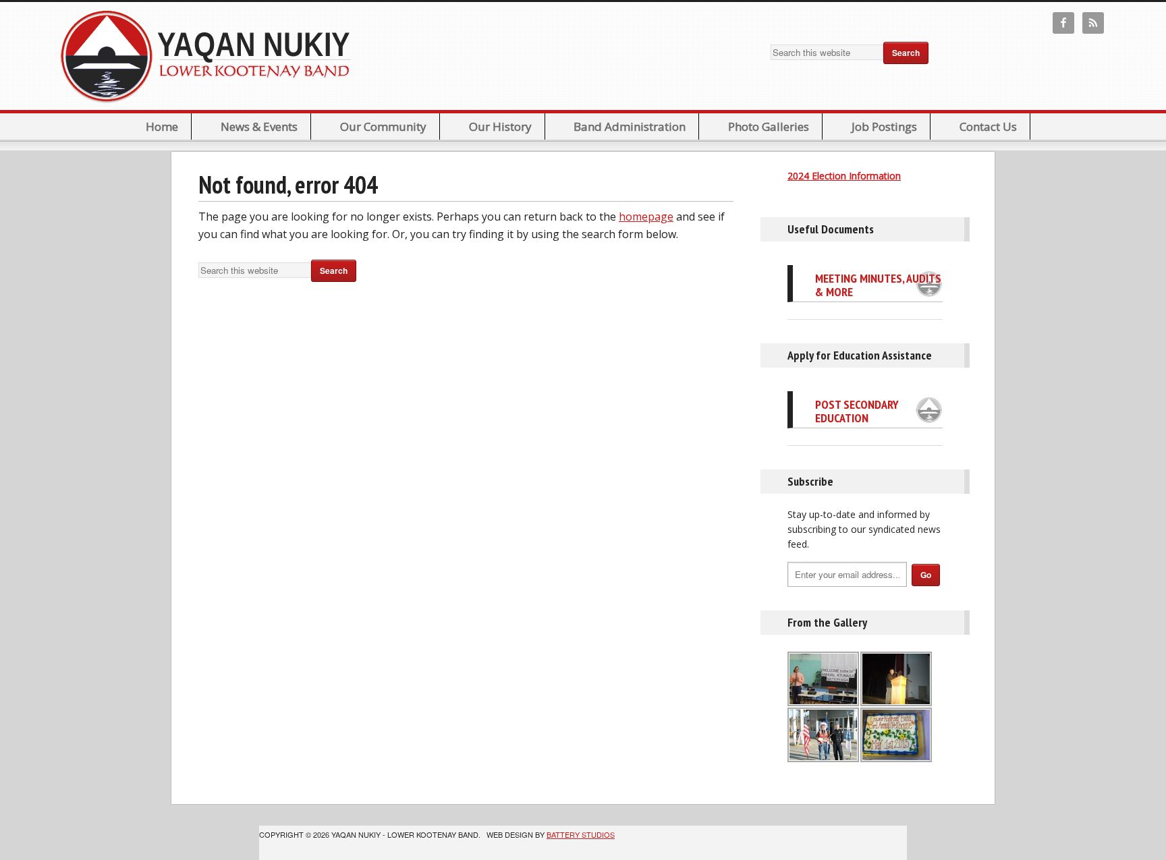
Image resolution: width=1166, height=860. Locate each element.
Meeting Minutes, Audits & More (878, 284)
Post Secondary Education (857, 411)
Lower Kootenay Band (210, 56)
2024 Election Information (844, 175)
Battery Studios (581, 834)
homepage (646, 216)
